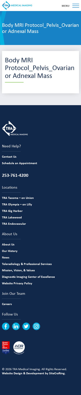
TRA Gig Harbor (12, 211)
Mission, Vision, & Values (18, 270)
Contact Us (9, 156)
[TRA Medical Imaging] (17, 5)
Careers (7, 304)
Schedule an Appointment (19, 163)
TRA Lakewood (12, 217)
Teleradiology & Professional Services (27, 264)
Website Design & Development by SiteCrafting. (33, 373)
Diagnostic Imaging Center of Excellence (28, 276)
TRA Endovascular (14, 223)
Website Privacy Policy (17, 283)
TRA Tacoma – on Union (18, 198)
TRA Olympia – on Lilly (17, 204)
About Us (8, 244)
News (5, 257)
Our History (9, 251)
